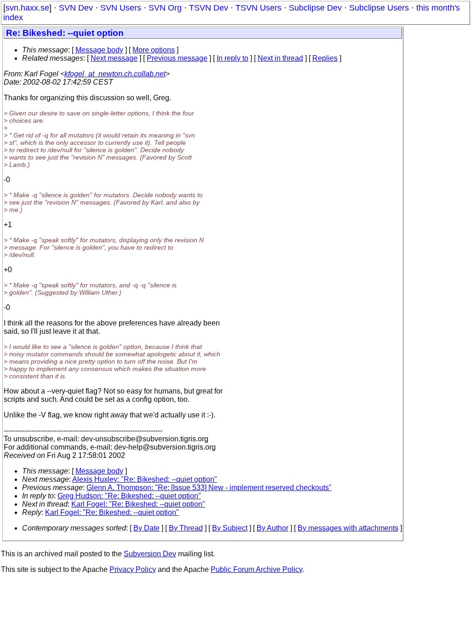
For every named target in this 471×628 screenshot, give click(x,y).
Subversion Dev (150, 554)
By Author (272, 528)
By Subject (229, 528)
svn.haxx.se (27, 7)
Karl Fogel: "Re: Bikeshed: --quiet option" (138, 504)
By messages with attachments (348, 528)
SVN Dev (76, 7)
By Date (146, 528)
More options (153, 50)
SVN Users (120, 7)
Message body (99, 50)
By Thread (186, 528)
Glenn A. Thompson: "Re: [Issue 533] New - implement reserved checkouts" (209, 487)
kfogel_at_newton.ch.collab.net (115, 74)
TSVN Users (258, 7)
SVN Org (165, 7)
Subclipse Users (379, 7)
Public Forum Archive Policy (256, 569)
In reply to (232, 58)
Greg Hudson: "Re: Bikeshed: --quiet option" (129, 496)
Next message (114, 58)
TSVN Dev (208, 7)
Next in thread (280, 58)
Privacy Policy (132, 569)
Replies (325, 58)
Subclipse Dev (315, 7)
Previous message (177, 58)
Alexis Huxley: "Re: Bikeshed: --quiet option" (144, 479)
